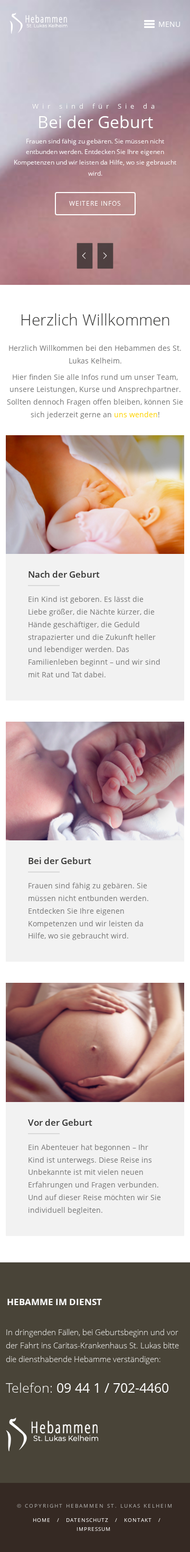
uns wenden (136, 424)
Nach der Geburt (64, 584)
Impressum (94, 1538)
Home (42, 1529)
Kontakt (138, 1529)
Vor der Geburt (60, 1132)
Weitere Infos (143, 213)
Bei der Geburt (59, 871)
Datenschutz (87, 1529)
